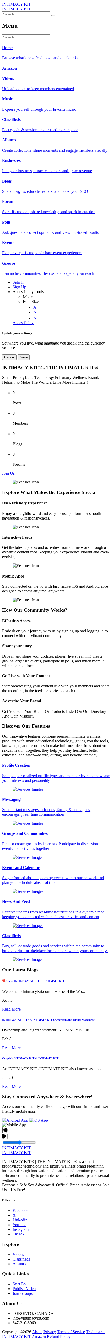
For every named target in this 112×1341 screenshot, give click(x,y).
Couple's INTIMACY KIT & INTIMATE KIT (30, 1058)
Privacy (49, 1332)
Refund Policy (59, 1336)
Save (24, 357)
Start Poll (20, 1284)
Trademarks (95, 1332)
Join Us (8, 473)
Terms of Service (71, 1332)
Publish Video (24, 1288)
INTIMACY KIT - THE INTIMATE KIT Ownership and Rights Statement (48, 1019)
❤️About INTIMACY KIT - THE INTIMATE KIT (33, 980)
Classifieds (21, 1259)
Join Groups (23, 1293)
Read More (11, 1009)
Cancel (9, 357)
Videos (18, 1254)
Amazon (39, 1336)
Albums (19, 1264)
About (37, 1332)
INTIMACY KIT (16, 4)
